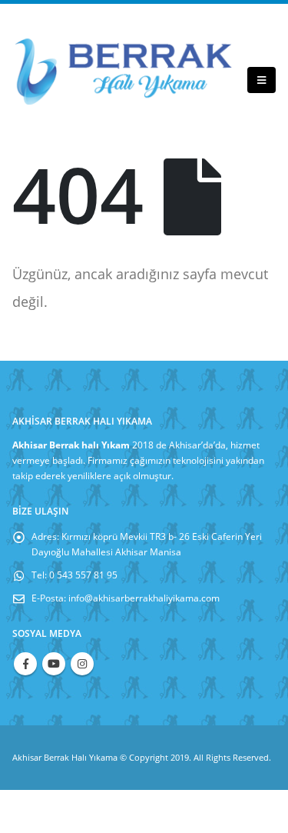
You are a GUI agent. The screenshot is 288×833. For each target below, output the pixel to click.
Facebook (25, 663)
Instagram (82, 663)
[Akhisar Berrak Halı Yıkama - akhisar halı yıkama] (123, 72)
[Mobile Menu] (261, 80)
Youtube (53, 663)
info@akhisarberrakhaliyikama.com (144, 597)
